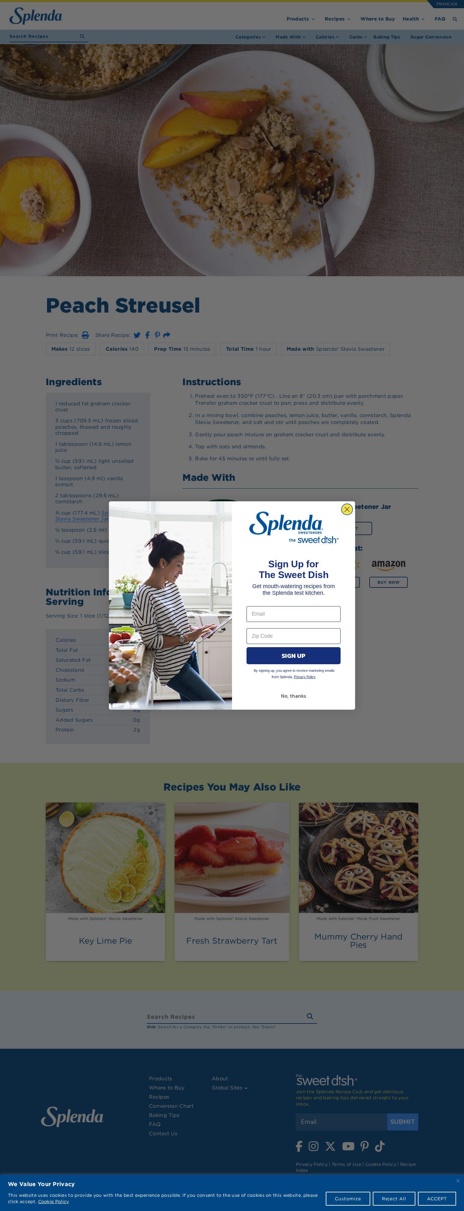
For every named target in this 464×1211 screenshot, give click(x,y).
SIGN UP (294, 655)
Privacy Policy (305, 677)
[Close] (458, 1180)
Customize (348, 1198)
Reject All (394, 1198)
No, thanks (293, 696)
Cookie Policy (53, 1201)
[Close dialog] (347, 509)
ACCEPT (437, 1198)
